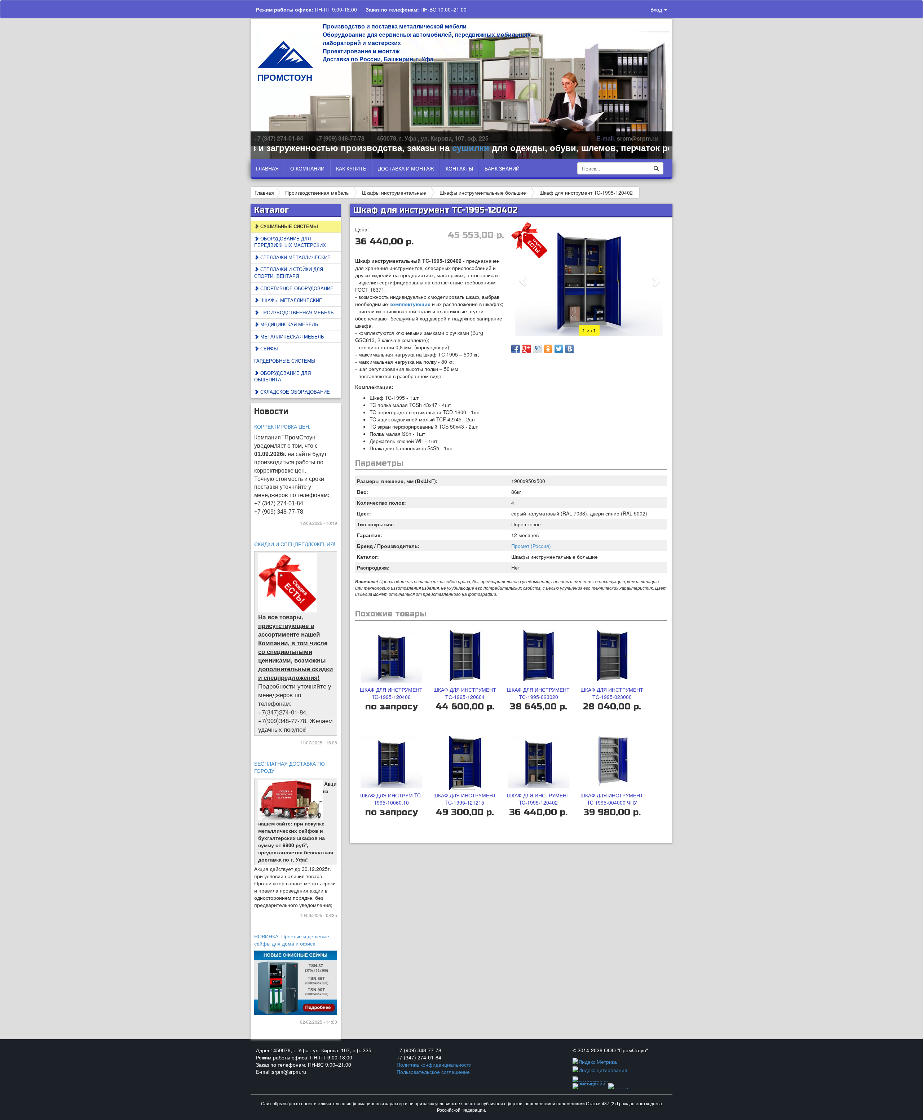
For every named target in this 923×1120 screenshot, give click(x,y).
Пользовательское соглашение (433, 1071)
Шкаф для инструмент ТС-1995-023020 (538, 693)
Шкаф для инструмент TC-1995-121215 (464, 799)
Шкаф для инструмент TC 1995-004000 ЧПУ (611, 799)
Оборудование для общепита (282, 376)
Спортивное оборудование (296, 288)
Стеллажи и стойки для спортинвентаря (288, 272)
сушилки (437, 147)
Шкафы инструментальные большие (483, 192)
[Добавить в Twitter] (559, 349)
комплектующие (410, 303)
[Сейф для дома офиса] (296, 982)
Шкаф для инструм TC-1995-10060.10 (391, 799)
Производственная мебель (317, 192)
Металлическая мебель (291, 336)
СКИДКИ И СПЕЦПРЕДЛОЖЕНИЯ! (294, 544)
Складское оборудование (294, 391)
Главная (267, 168)
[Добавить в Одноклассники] (548, 349)
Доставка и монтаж (406, 168)
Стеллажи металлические (295, 257)
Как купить (351, 168)
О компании (307, 168)
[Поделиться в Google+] (526, 349)
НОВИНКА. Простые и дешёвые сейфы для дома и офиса (291, 940)
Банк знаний (502, 168)
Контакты (459, 168)
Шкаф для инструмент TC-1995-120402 (586, 192)
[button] (523, 280)
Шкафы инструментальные (394, 192)
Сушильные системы (288, 226)
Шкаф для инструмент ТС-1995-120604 (464, 693)
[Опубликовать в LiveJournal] (537, 349)
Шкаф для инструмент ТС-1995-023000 (611, 693)
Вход (656, 9)
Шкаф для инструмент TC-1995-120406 (391, 693)
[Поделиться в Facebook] (515, 349)
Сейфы (268, 348)
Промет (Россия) (531, 545)
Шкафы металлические (290, 300)
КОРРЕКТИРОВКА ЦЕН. (282, 426)
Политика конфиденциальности (434, 1064)
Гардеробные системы (284, 360)
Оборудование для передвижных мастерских (290, 242)
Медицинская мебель (288, 324)
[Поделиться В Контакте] (569, 349)
